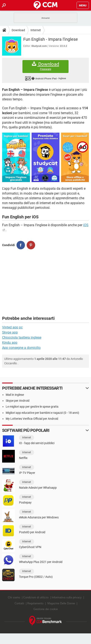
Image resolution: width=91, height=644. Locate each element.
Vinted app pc (12, 327)
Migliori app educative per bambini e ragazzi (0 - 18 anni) (42, 412)
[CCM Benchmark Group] (45, 621)
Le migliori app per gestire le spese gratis (32, 406)
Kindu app (9, 343)
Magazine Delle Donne (61, 603)
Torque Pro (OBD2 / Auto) (36, 576)
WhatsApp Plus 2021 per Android (40, 562)
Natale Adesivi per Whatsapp (38, 487)
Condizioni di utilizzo (35, 597)
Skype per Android (17, 400)
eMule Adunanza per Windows (39, 517)
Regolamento (35, 603)
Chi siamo (14, 597)
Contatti (19, 603)
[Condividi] (21, 245)
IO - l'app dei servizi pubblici (36, 443)
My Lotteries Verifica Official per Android (32, 418)
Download (18, 30)
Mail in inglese (15, 394)
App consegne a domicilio (21, 348)
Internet (35, 30)
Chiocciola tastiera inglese (21, 337)
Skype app (10, 332)
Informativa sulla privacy (67, 597)
